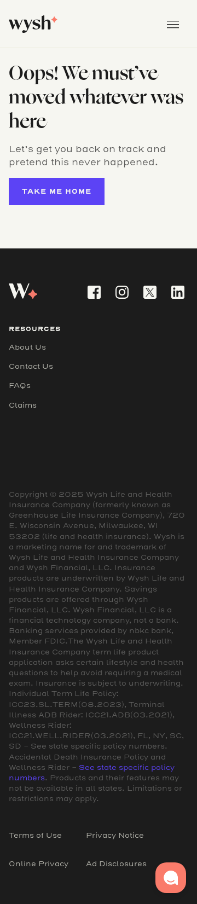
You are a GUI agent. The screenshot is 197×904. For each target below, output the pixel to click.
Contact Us (31, 366)
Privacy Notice (115, 835)
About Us (27, 347)
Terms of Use (35, 835)
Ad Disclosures (116, 864)
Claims (23, 405)
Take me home (56, 191)
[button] (173, 24)
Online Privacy (38, 864)
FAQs (20, 385)
